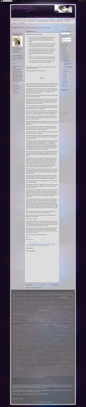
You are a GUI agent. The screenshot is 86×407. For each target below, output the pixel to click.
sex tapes (29, 356)
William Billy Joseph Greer (69, 375)
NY (23, 348)
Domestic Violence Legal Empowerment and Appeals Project (59, 319)
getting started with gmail (26, 334)
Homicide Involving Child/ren (36, 245)
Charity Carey (40, 301)
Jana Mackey (19, 339)
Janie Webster (24, 339)
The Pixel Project (34, 363)
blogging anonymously (70, 298)
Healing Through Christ (30, 335)
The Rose (47, 363)
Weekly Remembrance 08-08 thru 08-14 (39, 375)
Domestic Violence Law (43, 319)
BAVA (34, 298)
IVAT (53, 338)
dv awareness (58, 324)
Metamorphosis (67, 343)
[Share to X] (34, 242)
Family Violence (19, 330)
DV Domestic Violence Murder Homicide (33, 325)
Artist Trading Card (43, 297)
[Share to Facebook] (36, 242)
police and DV (63, 349)
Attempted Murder (51, 297)
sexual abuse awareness (42, 356)
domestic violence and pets (21, 312)
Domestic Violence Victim (37, 324)
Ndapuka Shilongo (59, 345)
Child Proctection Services (44, 302)
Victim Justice (62, 366)
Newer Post (29, 285)
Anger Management (67, 295)
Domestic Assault (15, 310)
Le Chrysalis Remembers (42, 20)
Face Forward (42, 329)
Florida (30, 331)
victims (72, 366)
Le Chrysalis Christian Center (68, 340)
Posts (64, 38)
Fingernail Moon (24, 331)
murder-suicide (65, 344)
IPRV (46, 338)
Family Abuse (55, 329)
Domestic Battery (22, 310)
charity (37, 301)
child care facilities (66, 301)
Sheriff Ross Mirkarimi (47, 357)
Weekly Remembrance (20, 369)
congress (23, 306)
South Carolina (32, 358)
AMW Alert (43, 295)
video (13, 367)
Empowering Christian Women (18, 329)
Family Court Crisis (61, 329)
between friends (50, 298)
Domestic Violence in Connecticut (31, 315)
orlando (55, 348)
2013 (64, 73)
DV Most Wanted (54, 326)
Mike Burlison (20, 344)
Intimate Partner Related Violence (30, 338)
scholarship (38, 354)
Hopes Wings (71, 335)
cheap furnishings (46, 301)
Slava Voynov (17, 358)
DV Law (45, 326)
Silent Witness (63, 357)
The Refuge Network (41, 363)
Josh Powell (52, 339)
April (65, 69)
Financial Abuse (67, 330)
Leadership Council (31, 342)
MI (70, 343)
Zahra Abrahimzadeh (34, 376)
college (17, 306)
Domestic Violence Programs (36, 321)
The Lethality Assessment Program (25, 363)
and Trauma (48, 295)
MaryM (15, 90)
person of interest (22, 349)
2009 (64, 80)
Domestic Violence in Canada (20, 315)
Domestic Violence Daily (17, 57)
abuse (50, 292)
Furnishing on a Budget (55, 333)
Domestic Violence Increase (69, 318)
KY (55, 340)
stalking (64, 358)
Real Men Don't (37, 352)
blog (56, 298)
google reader (42, 334)
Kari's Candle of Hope (41, 340)
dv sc (69, 326)
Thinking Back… (66, 61)
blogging (64, 298)
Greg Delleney (67, 334)
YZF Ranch (29, 376)
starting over (18, 360)
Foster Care (40, 331)
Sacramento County (70, 353)
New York (51, 347)
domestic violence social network (54, 322)
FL (27, 331)
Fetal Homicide (61, 330)
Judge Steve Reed (24, 340)
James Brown (14, 339)
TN (73, 363)
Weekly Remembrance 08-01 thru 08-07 (25, 375)
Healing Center (60, 20)
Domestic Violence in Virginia (48, 318)
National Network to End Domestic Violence (36, 345)
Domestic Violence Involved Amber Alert (30, 319)
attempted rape (57, 297)
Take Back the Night (65, 361)
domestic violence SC (44, 322)
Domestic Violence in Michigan (48, 317)
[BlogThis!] (33, 242)
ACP (43, 294)
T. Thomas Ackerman (45, 361)
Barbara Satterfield (15, 298)
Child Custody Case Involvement (17, 302)
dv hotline (18, 326)
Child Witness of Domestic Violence (28, 303)
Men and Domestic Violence (54, 343)
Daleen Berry (45, 306)
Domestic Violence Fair (65, 313)
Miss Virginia (41, 344)
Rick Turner (20, 353)
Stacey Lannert (60, 358)
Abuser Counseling (27, 294)
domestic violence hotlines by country (36, 314)
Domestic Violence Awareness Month (20, 313)
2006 (64, 86)
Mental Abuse (61, 343)
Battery (32, 298)
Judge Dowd (56, 339)
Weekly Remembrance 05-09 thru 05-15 (45, 371)
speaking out (55, 358)
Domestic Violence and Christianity (57, 310)
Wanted (13, 369)
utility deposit (47, 366)
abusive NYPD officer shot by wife (36, 294)
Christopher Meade (42, 305)
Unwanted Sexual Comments (27, 366)
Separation (20, 356)
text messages (58, 362)
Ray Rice (20, 352)
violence (17, 367)
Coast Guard (68, 305)
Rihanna (36, 353)
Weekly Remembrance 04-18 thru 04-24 (67, 370)
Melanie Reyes (47, 343)
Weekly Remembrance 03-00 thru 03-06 (32, 369)
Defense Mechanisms (37, 307)
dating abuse (52, 306)
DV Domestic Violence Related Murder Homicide (53, 325)
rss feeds (65, 353)
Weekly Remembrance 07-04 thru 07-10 (32, 374)
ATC (47, 297)
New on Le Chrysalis (24, 347)
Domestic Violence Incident (59, 318)
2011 (64, 77)
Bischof (54, 298)
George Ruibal (71, 333)
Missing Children (46, 344)
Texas (45, 362)
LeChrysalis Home (16, 20)
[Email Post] (30, 242)
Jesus (43, 339)
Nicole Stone (59, 347)
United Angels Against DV (17, 366)
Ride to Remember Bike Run (30, 353)
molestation (57, 344)
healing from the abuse (22, 335)
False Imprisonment (49, 329)
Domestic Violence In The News (36, 318)
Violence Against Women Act (24, 367)
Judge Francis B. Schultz (63, 339)
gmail (33, 334)
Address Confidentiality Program (50, 294)
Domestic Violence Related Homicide (62, 321)
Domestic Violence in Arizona (48, 314)
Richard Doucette (15, 353)
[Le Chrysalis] (65, 111)
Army (39, 297)
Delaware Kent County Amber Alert (56, 307)
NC (55, 345)
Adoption (57, 294)
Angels (62, 295)
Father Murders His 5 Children (67, 64)
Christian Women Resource (33, 305)
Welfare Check (62, 375)
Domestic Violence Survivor (65, 322)
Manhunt (13, 343)
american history (20, 295)
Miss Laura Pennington (34, 344)
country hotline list (34, 306)
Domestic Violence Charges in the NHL (35, 313)
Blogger (50, 401)
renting (62, 352)
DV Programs (65, 326)
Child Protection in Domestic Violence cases (58, 302)
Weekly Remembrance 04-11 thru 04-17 (53, 370)
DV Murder (59, 326)
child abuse (52, 301)
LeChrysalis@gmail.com (43, 394)
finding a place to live (17, 331)
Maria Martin (17, 343)
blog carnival (60, 298)
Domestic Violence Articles (55, 312)
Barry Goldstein (27, 298)
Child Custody (71, 301)
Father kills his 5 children (50, 244)
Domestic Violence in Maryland (37, 317)
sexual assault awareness (17, 357)
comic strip (20, 306)
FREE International (70, 331)
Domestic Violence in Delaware (43, 315)
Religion (49, 352)
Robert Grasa (44, 353)
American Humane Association (35, 295)
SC (19, 354)
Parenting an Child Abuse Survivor (63, 348)
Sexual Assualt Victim (25, 357)
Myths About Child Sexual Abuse (21, 345)
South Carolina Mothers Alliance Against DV (44, 358)
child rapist (69, 302)
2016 (64, 49)
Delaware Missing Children (68, 307)
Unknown (16, 92)
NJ (62, 347)
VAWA (51, 366)
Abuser (16, 294)
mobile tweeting (51, 344)
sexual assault (70, 356)
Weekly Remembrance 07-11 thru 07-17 (45, 374)
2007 (64, 84)
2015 (64, 51)
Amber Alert (14, 295)
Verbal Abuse (54, 366)
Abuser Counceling (21, 294)
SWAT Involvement (39, 361)
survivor (16, 361)
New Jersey (17, 347)
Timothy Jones (46, 245)
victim (58, 366)
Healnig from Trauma (37, 335)
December (66, 54)
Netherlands (64, 345)
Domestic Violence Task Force (26, 324)
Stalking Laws (68, 358)
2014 (64, 53)
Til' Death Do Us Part (58, 363)
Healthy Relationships (44, 335)
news (54, 347)
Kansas (36, 340)
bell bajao (42, 298)
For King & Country (34, 331)
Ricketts (24, 353)
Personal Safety (33, 349)
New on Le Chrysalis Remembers (43, 347)
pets (37, 349)
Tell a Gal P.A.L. (37, 362)
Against (65, 294)
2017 (64, 48)
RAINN (15, 352)
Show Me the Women (57, 357)
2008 (64, 82)
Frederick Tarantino (59, 331)
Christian (26, 305)
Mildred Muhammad (26, 344)
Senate (63, 354)
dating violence (66, 306)
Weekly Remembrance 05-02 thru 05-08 (32, 371)
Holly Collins (51, 335)
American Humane (26, 295)
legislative (43, 342)
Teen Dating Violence (29, 362)
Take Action (59, 361)
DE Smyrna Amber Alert (29, 307)
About (24, 20)
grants (63, 334)
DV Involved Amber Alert (39, 326)
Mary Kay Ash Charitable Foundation (37, 343)
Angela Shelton (58, 295)
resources (66, 352)
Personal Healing (28, 349)
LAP (57, 340)
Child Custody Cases (33, 244)
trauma (18, 365)
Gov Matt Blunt (47, 334)
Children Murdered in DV (55, 303)
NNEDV (64, 347)
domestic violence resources (26, 322)
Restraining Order (71, 352)
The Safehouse (51, 363)
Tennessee (42, 362)
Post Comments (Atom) (37, 287)
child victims (20, 303)
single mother (68, 357)
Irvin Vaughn (51, 338)
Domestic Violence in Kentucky (65, 315)
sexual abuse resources (62, 356)
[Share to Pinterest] (37, 242)
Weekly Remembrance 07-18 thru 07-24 (59, 374)
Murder (60, 344)
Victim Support (67, 366)
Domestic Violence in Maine (26, 317)
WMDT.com (14, 376)
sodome (27, 358)
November (66, 56)
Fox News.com (29, 239)
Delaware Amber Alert (46, 307)
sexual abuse (34, 356)
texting (62, 362)
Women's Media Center (20, 376)
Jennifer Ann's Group (38, 339)
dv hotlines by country (24, 326)
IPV (47, 338)
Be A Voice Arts (37, 298)
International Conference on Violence (18, 338)
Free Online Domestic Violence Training (19, 333)
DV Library (52, 20)
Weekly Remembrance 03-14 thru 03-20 (59, 369)
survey (13, 361)
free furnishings (64, 331)
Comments (65, 40)
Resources (14, 23)
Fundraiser (49, 333)
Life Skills (67, 20)
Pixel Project (47, 349)
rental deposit (59, 352)
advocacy (61, 294)
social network (22, 358)
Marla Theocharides (27, 343)
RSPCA (62, 353)
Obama (26, 348)
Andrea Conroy (52, 295)
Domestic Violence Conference (47, 313)
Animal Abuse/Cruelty (18, 297)
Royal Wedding (58, 353)
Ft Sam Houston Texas (43, 333)
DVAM (17, 327)
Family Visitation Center (26, 330)
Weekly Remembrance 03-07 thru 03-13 (45, 369)
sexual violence (32, 357)
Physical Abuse (41, 349)
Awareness (63, 297)
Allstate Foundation (70, 294)
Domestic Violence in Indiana (54, 315)
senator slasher (15, 356)
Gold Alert (38, 334)
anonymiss (31, 297)
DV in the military (31, 326)
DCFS (71, 306)
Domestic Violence (44, 310)
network (68, 345)
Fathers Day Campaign (47, 330)
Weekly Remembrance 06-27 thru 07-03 (19, 374)
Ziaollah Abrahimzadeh (41, 376)
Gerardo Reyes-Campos (16, 334)
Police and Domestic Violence (54, 349)
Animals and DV (25, 297)
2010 (64, 79)
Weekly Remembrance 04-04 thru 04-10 (39, 370)
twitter (27, 365)
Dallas (48, 306)
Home (42, 285)
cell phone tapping (22, 301)
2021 (64, 46)
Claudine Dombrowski (51, 305)
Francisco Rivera (45, 331)
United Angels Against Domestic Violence (65, 365)
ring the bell (39, 353)
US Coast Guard (35, 366)
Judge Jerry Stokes (70, 339)
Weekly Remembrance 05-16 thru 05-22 (59, 371)
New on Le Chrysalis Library (32, 347)
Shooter (52, 357)
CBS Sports (17, 301)
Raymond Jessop (25, 352)
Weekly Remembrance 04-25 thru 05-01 (19, 371)
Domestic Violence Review (35, 322)
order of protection (50, 348)
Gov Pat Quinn (52, 334)
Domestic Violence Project (49, 321)
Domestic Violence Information (17, 319)
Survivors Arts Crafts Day (26, 361)
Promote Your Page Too (65, 113)
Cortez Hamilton (28, 306)
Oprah (46, 348)
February (66, 71)
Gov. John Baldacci (58, 334)
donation (51, 324)
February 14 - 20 (54, 330)
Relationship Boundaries (44, 352)
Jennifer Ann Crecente (30, 339)
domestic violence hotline (25, 314)
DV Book (70, 324)
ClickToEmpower (59, 305)
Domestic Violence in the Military (23, 318)
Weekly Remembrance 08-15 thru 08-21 (52, 375)
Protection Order (56, 351)
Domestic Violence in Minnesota (60, 317)
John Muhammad (47, 339)
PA (56, 348)
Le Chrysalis (16, 88)
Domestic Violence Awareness (67, 312)
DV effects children (68, 325)
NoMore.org (68, 347)
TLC (71, 363)
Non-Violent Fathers (17, 348)
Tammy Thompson (18, 362)
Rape (18, 352)
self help (51, 354)
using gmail (43, 366)
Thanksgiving (65, 362)
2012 (64, 75)
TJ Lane (69, 363)
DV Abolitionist (17, 86)
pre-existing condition (70, 349)
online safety (42, 348)
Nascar (28, 345)
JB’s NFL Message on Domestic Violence (68, 67)
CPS (39, 306)
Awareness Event (71, 297)
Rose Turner (54, 353)
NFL (56, 347)
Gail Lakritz (61, 333)
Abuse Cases (68, 292)
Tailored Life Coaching (53, 361)
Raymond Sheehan (31, 352)
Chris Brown (22, 305)
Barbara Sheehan (22, 298)
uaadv (37, 365)
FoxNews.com (43, 70)
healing (16, 335)
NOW (22, 348)
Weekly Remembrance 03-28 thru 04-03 (25, 370)
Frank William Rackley (51, 331)
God (35, 334)
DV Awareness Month (65, 324)
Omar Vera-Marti (33, 348)
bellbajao (45, 298)
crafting (41, 306)
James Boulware (71, 338)
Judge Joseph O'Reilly (16, 340)
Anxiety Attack (35, 297)
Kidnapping (53, 340)
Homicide (28, 245)
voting (72, 367)
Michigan (16, 344)
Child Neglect (41, 244)
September (66, 60)
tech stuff (23, 362)
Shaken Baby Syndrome (39, 357)
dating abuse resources (59, 306)
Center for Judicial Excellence (30, 301)
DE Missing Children (21, 307)
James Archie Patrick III (64, 338)
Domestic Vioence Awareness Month (32, 310)
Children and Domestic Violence (42, 303)
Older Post (55, 285)
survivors (19, 361)
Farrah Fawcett (32, 330)
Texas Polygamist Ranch (50, 362)
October (65, 58)
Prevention (39, 351)
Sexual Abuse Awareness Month (52, 356)
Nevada (70, 345)
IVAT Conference (57, 338)
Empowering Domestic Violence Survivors (32, 329)
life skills (56, 342)
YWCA (25, 376)
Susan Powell (32, 361)
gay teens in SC (66, 333)
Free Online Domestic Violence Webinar (32, 333)
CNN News (64, 305)
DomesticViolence (46, 324)
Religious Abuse (53, 352)
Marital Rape (22, 343)
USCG (39, 366)
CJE (46, 305)
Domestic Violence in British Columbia (60, 314)
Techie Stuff (21, 23)
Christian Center (30, 20)
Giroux (31, 334)
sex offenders (24, 356)
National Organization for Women (49, 345)
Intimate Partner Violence (40, 338)
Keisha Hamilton (48, 340)
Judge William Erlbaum (31, 340)
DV (55, 324)
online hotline (38, 348)
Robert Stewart (48, 353)
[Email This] (32, 242)
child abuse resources (58, 301)
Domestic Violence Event (56, 313)
